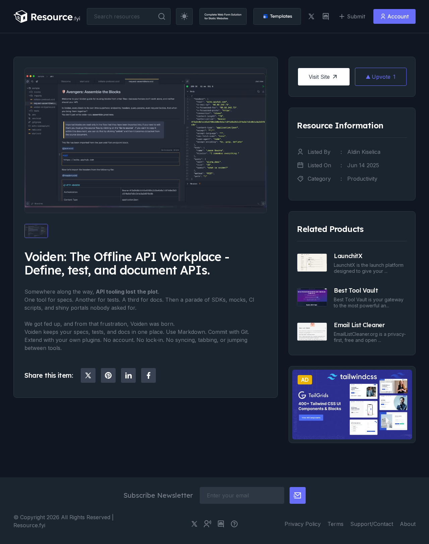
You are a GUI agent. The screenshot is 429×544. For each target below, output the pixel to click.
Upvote (383, 76)
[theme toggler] (184, 16)
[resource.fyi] (46, 16)
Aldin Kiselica (363, 151)
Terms (335, 524)
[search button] (162, 16)
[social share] (88, 375)
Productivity (362, 178)
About (408, 524)
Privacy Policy (303, 524)
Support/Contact (371, 524)
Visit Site (319, 76)
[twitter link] (311, 16)
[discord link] (326, 16)
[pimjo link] (234, 524)
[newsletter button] (298, 495)
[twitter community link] (207, 524)
